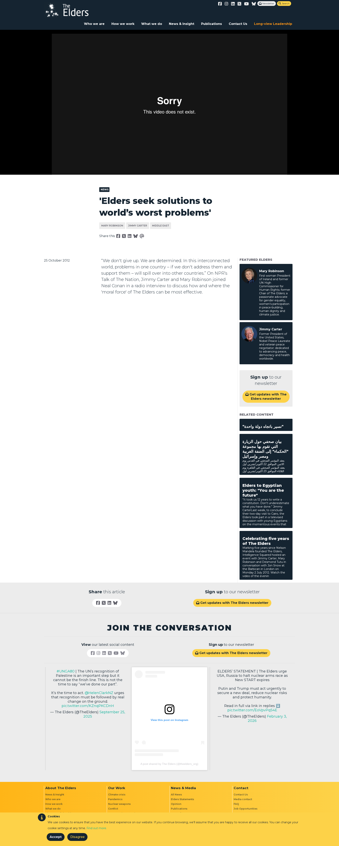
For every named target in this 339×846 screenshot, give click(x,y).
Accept (56, 837)
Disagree (77, 837)
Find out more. (97, 828)
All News (176, 794)
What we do (151, 24)
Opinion (176, 803)
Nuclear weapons (119, 803)
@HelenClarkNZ (99, 693)
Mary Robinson (112, 225)
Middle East (160, 225)
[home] (70, 10)
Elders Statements (182, 799)
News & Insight (181, 24)
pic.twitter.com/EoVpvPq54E (252, 710)
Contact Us (238, 24)
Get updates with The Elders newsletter (266, 397)
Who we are (94, 24)
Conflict (113, 808)
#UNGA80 (65, 671)
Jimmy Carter (137, 225)
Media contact (243, 799)
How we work (122, 24)
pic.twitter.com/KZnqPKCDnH (88, 706)
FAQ (236, 803)
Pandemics (115, 799)
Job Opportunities (245, 808)
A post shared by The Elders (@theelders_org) (169, 763)
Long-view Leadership (273, 24)
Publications (211, 24)
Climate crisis (116, 794)
